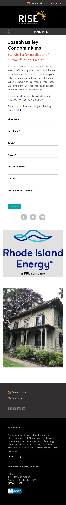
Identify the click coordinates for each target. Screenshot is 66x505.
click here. (20, 110)
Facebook (24, 217)
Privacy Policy (14, 456)
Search (8, 32)
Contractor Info (36, 3)
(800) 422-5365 (15, 483)
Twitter (33, 217)
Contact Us (56, 3)
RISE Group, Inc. (33, 17)
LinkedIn (42, 217)
